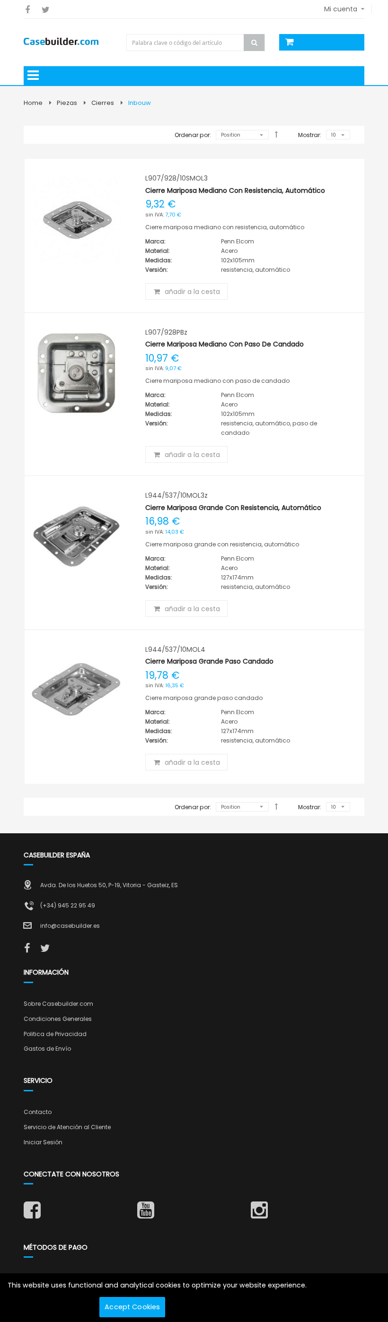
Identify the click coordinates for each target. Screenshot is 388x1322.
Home (33, 102)
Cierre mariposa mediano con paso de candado (224, 344)
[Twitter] (46, 10)
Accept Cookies (132, 1307)
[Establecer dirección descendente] (276, 134)
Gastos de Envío (47, 1049)
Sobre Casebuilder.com (58, 1004)
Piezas (67, 102)
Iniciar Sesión (43, 1142)
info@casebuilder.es (70, 926)
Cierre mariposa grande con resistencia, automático (233, 507)
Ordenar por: (193, 135)
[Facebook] (27, 10)
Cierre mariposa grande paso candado (209, 661)
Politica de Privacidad (55, 1034)
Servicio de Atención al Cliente (67, 1127)
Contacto (38, 1112)
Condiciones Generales (58, 1019)
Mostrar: (309, 135)
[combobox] (196, 43)
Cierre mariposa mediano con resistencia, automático (235, 190)
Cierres (102, 102)
